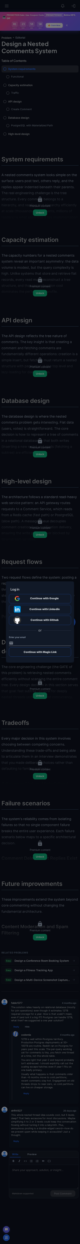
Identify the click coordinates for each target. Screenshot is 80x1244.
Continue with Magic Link (40, 651)
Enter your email (17, 637)
